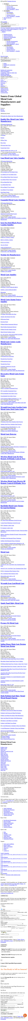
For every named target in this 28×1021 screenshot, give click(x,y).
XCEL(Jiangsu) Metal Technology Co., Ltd (11, 398)
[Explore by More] (5, 737)
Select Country (4, 922)
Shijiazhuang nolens (5, 596)
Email (2, 912)
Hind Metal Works (5, 192)
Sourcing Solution (11, 8)
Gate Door (3, 763)
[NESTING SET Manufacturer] (8, 251)
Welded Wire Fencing (6, 760)
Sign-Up (9, 17)
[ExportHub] (4, 21)
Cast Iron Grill (4, 769)
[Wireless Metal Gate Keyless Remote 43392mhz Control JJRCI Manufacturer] (14, 453)
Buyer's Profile (7, 821)
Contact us (4, 802)
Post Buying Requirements (10, 820)
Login (6, 56)
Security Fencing (5, 759)
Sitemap (5, 833)
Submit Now (3, 944)
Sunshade (8, 27)
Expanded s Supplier (13, 200)
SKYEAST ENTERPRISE (7, 730)
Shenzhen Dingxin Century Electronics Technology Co (14, 446)
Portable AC (16, 29)
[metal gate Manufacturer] (7, 548)
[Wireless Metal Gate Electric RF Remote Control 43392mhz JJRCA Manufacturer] (14, 478)
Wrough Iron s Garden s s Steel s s (14, 408)
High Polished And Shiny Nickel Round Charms (13, 697)
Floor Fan (24, 27)
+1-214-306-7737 (9, 800)
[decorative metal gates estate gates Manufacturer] (12, 370)
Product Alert (10, 6)
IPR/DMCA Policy (8, 940)
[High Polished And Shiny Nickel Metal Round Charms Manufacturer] (14, 692)
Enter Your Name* (5, 995)
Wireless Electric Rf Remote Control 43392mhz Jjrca (13, 482)
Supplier (8, 275)
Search (2, 78)
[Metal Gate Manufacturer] (6, 271)
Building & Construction (6, 70)
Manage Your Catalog (9, 813)
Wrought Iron (12, 583)
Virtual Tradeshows (8, 35)
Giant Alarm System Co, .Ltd (7, 471)
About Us (6, 848)
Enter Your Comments (6, 931)
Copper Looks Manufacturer (11, 343)
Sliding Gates (4, 91)
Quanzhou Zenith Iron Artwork (8, 366)
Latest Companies (5, 853)
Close (2, 981)
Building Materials (5, 74)
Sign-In (5, 17)
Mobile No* (20, 1004)
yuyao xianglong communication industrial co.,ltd (12, 543)
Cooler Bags (3, 29)
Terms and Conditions (9, 844)
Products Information (9, 823)
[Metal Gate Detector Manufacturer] (9, 431)
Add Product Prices (8, 812)
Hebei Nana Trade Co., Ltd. (7, 684)
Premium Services (11, 15)
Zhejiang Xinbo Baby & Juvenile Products (11, 615)
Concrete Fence (4, 92)
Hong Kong (4, 81)
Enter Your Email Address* (7, 997)
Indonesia (3, 82)
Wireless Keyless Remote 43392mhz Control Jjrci (13, 458)
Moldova (3, 85)
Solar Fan (12, 27)
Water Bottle (10, 29)
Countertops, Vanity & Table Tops (9, 72)
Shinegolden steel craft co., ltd (8, 576)
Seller (3, 909)
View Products (10, 48)
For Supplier (6, 10)
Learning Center (7, 834)
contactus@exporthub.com (7, 893)
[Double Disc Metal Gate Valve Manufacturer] (12, 116)
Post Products (10, 12)
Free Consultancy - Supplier (13, 16)
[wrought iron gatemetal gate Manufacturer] (11, 580)
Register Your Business (9, 809)
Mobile (9, 926)
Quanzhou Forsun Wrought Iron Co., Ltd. (10, 427)
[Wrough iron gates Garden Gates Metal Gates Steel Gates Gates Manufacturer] (14, 404)
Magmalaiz (3, 292)
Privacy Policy (7, 845)
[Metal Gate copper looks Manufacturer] (10, 338)
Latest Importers (4, 865)
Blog (5, 832)
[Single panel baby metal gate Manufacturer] (10, 600)
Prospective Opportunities (10, 37)
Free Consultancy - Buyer (13, 9)
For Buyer (6, 3)
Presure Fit (10, 623)
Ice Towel (3, 27)
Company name (4, 915)
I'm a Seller (10, 1013)
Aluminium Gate (5, 90)
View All (21, 29)
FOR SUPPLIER (7, 45)
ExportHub (3, 942)
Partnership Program (8, 838)
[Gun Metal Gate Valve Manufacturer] (10, 154)
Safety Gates (4, 767)
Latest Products (4, 857)
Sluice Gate (3, 752)
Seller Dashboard (8, 808)
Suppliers (3, 111)
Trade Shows (7, 836)
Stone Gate (3, 762)
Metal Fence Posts (5, 764)
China (2, 80)
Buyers (2, 109)
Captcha (2, 934)
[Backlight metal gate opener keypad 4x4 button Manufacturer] (14, 502)
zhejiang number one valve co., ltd (9, 150)
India (2, 84)
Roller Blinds (18, 27)
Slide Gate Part (4, 754)
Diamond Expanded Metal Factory (9, 213)
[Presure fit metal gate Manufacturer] (8, 620)
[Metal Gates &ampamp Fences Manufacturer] (12, 296)
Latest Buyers (4, 869)
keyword (3, 24)
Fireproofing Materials (6, 75)
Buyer (3, 906)
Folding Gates (4, 747)
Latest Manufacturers (6, 861)
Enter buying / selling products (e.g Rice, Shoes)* (12, 1007)
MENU (4, 32)
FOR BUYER (7, 40)
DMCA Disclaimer (8, 846)
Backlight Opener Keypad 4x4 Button (12, 507)
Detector (8, 434)
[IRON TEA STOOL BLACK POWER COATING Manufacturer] (14, 219)
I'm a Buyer (3, 1013)
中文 (5, 19)
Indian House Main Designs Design (13, 645)
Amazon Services (8, 38)
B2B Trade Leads (8, 824)
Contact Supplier (12, 153)
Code (2, 925)
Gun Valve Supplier (13, 158)
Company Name (4, 1000)
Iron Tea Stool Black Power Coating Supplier (11, 224)
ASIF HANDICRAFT (6, 247)
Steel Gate (3, 750)
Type (2, 23)
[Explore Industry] (5, 736)
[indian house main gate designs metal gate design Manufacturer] (14, 641)
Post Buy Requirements (12, 41)
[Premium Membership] (6, 124)
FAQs (5, 849)
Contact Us (6, 850)
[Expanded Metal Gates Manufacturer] (10, 196)
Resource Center (7, 837)
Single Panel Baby (12, 603)
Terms (18, 939)
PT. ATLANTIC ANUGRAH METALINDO (11, 334)
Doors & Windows (5, 71)
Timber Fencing (4, 88)
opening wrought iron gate (7, 751)
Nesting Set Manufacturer (11, 255)
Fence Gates (3, 766)
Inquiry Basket (4, 153)
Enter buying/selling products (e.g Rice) (10, 918)
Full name (3, 910)
